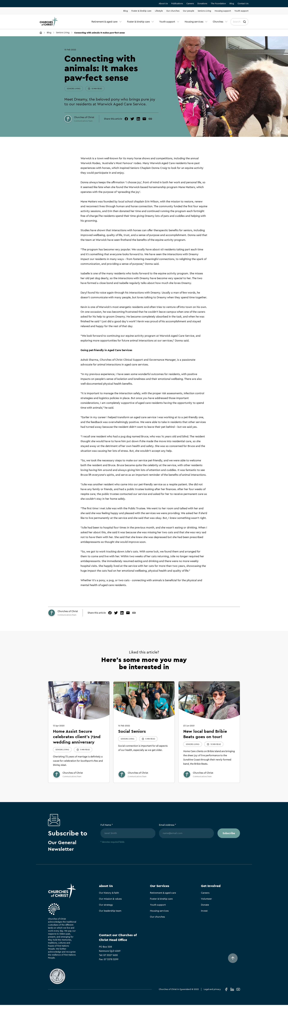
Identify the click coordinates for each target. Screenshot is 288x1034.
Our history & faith (109, 893)
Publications (177, 4)
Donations (202, 4)
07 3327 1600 (110, 955)
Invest (204, 911)
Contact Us (243, 4)
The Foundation (218, 4)
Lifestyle (159, 11)
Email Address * (167, 825)
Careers (190, 4)
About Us (163, 4)
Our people (188, 11)
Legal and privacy (212, 989)
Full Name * (106, 825)
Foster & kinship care (141, 11)
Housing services (194, 22)
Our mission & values (110, 899)
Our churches (172, 11)
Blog (232, 4)
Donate (205, 905)
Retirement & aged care (104, 22)
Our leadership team (110, 911)
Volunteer (206, 899)
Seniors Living (204, 11)
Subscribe (229, 833)
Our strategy (106, 905)
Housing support (223, 11)
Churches (218, 22)
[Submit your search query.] (244, 21)
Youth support (241, 11)
